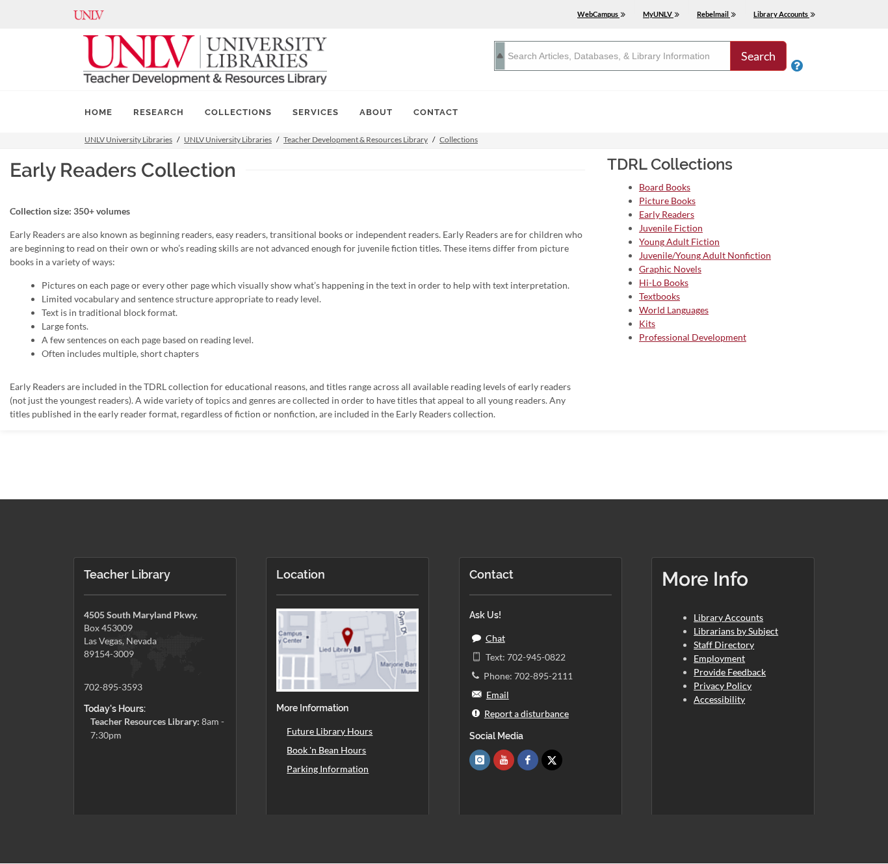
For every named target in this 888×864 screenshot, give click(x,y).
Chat (495, 638)
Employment (719, 658)
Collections (238, 112)
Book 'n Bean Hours (326, 749)
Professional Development (692, 337)
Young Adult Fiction (679, 241)
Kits (647, 323)
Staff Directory (724, 644)
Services (316, 112)
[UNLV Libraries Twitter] (552, 760)
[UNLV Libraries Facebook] (527, 760)
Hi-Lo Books (663, 282)
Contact (435, 112)
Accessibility (719, 699)
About (376, 112)
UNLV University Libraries (128, 139)
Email (497, 694)
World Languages (674, 309)
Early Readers (666, 214)
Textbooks (659, 296)
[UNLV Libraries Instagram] (479, 760)
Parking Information (328, 768)
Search (758, 56)
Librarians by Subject (736, 630)
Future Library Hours (329, 731)
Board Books (664, 186)
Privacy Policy (722, 685)
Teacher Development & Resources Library (355, 139)
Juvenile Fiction (671, 227)
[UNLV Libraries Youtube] (503, 760)
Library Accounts (728, 617)
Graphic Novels (670, 268)
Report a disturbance (526, 713)
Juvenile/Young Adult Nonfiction (705, 255)
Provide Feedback (730, 671)
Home (98, 112)
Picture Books (667, 200)
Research (158, 112)
